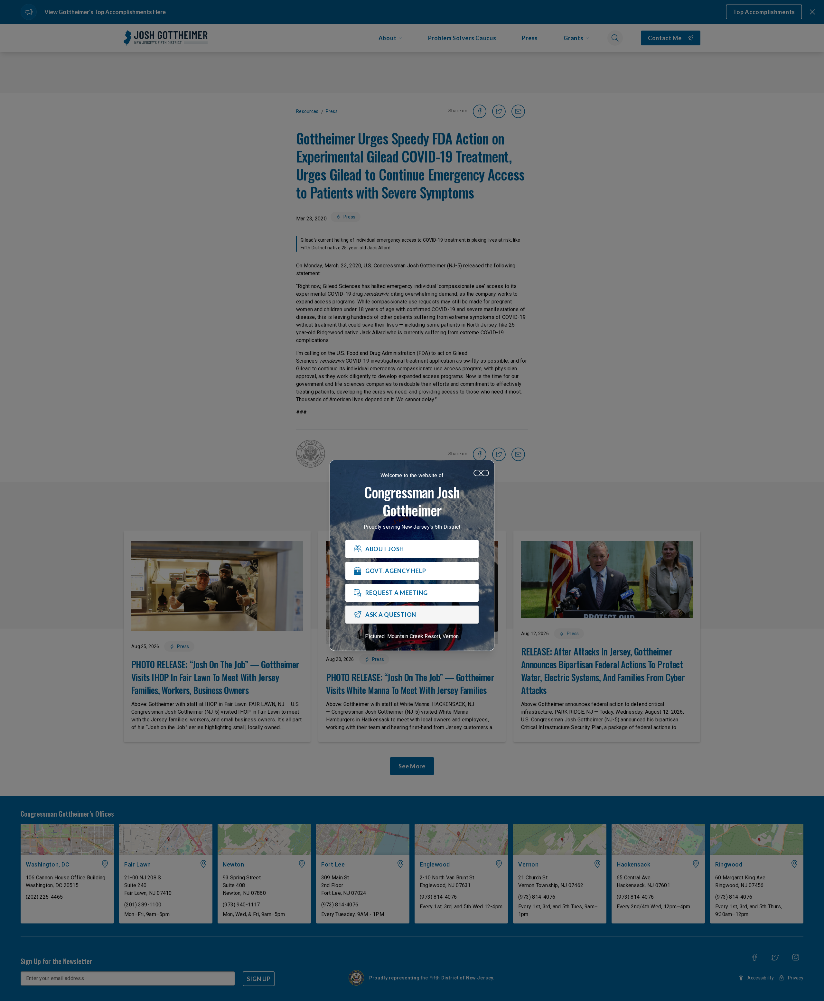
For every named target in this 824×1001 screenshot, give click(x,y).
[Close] (481, 473)
